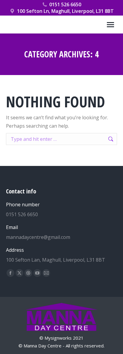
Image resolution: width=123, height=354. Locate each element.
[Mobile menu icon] (110, 24)
